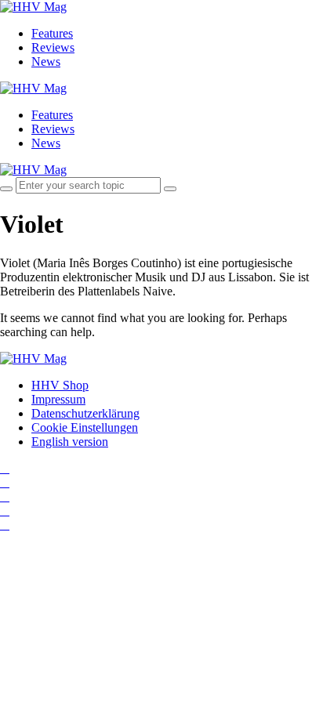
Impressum (58, 399)
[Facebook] (4, 482)
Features (52, 33)
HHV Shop (60, 385)
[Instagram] (4, 468)
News (45, 61)
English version (69, 441)
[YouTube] (4, 496)
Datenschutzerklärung (85, 413)
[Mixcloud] (4, 510)
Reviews (52, 47)
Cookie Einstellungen (84, 427)
